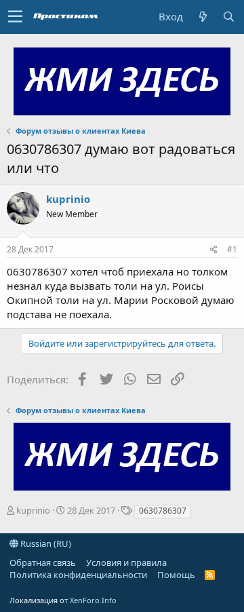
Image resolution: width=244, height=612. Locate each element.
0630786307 (162, 510)
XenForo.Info (93, 600)
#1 (232, 249)
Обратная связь (42, 562)
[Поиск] (228, 16)
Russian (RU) (44, 543)
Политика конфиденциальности (78, 575)
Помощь (176, 575)
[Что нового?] (203, 16)
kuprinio (68, 199)
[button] (15, 17)
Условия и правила (126, 562)
